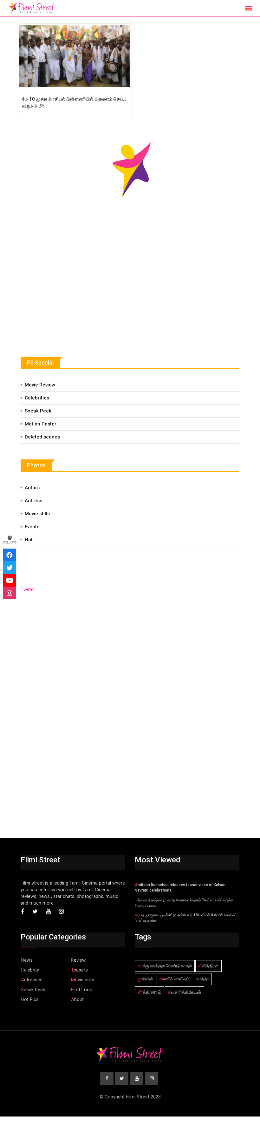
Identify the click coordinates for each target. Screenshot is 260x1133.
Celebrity (30, 970)
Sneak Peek (38, 411)
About (77, 999)
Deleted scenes (42, 437)
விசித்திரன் (208, 965)
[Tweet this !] (9, 567)
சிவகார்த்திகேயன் (184, 992)
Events (32, 527)
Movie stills (37, 514)
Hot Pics (30, 999)
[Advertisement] (68, 292)
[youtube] (9, 580)
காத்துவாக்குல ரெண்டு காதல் (165, 965)
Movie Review (40, 385)
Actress (33, 501)
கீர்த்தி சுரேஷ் (149, 992)
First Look (81, 989)
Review (78, 960)
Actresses (31, 980)
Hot (29, 540)
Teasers (79, 970)
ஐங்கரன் (145, 978)
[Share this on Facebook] (9, 555)
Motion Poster (40, 424)
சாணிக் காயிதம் (174, 978)
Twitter (28, 589)
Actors (32, 488)
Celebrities (37, 398)
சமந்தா (202, 978)
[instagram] (9, 593)
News (27, 960)
